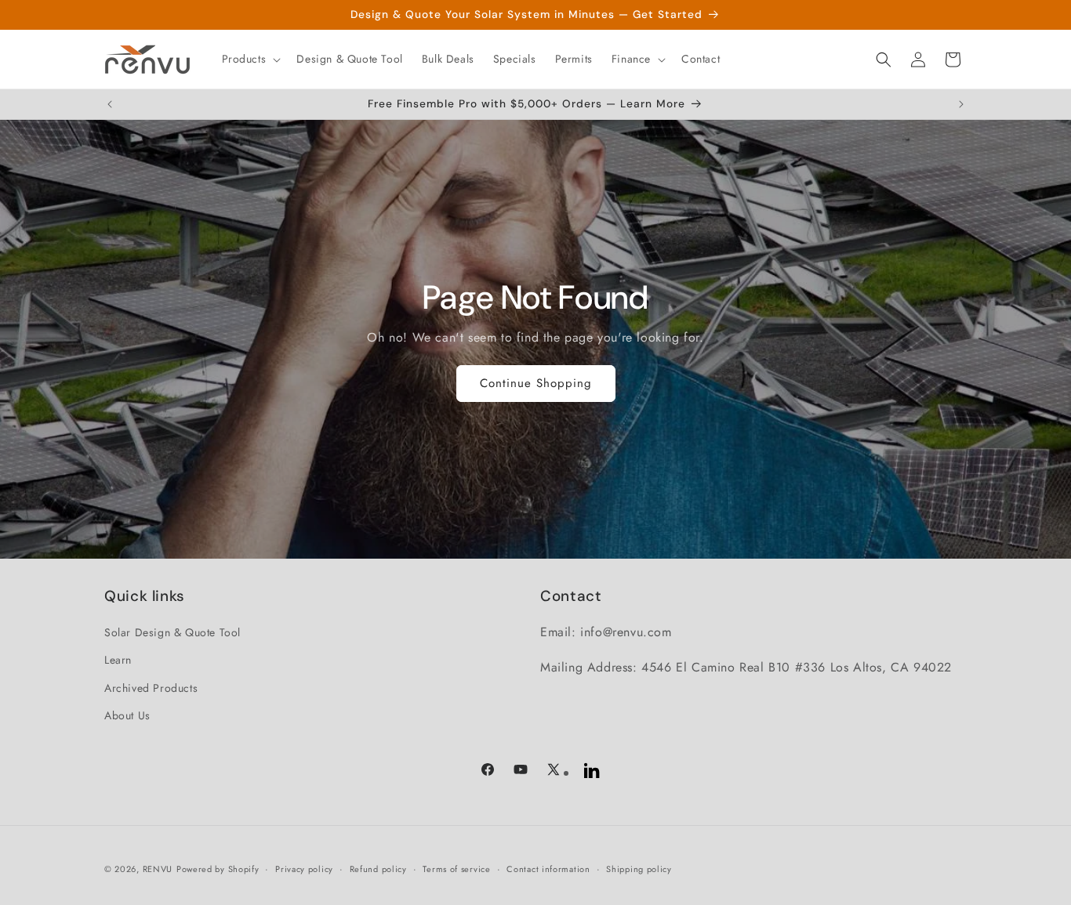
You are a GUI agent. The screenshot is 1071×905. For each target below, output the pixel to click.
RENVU (158, 869)
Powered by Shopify (218, 869)
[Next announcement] (961, 104)
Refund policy (378, 869)
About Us (127, 715)
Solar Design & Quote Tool (172, 632)
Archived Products (151, 688)
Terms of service (456, 869)
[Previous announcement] (110, 104)
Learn (118, 660)
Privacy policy (304, 869)
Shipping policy (639, 869)
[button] (250, 58)
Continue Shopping (536, 383)
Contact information (548, 869)
